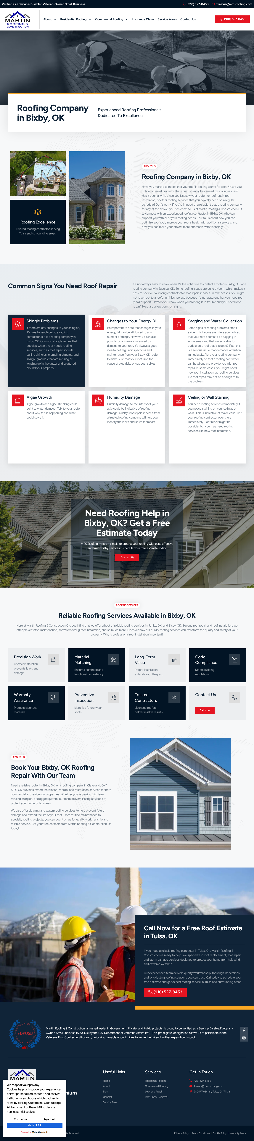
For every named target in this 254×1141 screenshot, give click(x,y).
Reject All (49, 1119)
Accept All (34, 1125)
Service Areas (167, 19)
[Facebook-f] (244, 1030)
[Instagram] (244, 1038)
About (47, 19)
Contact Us (188, 19)
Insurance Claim (143, 19)
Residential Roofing (73, 19)
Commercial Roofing (109, 19)
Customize (20, 1119)
